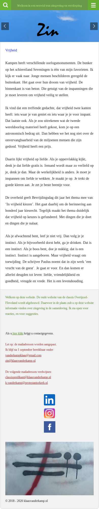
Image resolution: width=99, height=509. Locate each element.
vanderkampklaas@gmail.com (23, 355)
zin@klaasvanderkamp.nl (20, 360)
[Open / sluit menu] (93, 5)
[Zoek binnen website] (5, 5)
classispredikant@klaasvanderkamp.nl (28, 377)
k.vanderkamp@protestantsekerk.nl (26, 383)
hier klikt (17, 333)
